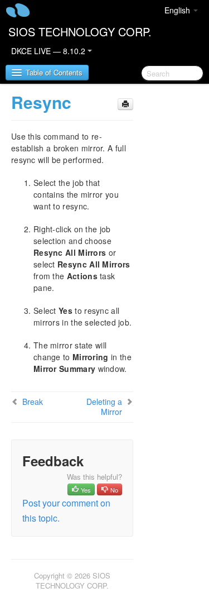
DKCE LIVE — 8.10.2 (49, 50)
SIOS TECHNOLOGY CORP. (80, 31)
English (178, 10)
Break (32, 401)
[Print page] (125, 104)
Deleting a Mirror (104, 406)
